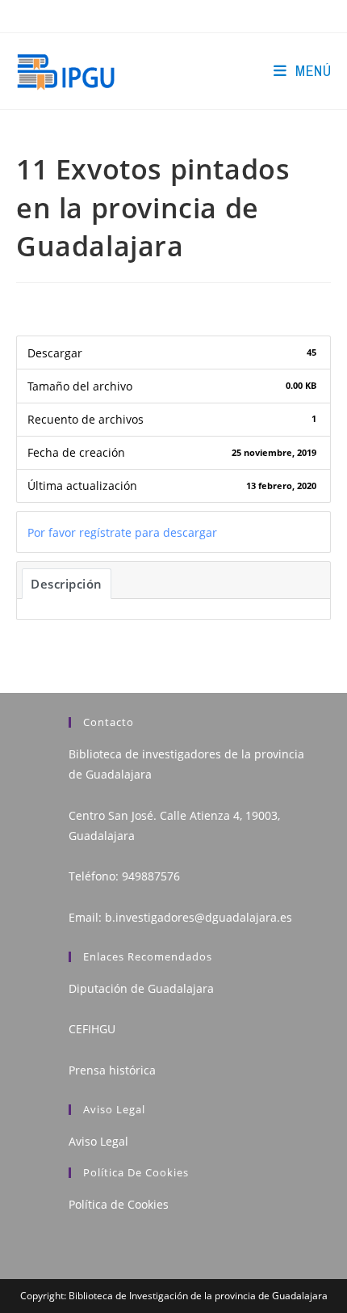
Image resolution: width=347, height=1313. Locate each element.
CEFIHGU (92, 1028)
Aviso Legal (98, 1141)
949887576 (151, 876)
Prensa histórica (112, 1070)
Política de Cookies (119, 1204)
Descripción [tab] (66, 584)
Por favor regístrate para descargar (122, 532)
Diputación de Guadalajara (141, 988)
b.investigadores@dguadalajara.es (198, 917)
